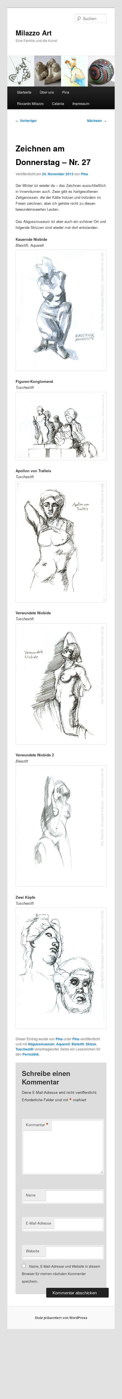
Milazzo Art (34, 32)
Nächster (96, 120)
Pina (65, 92)
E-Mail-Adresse (38, 1223)
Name (30, 1195)
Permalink (30, 1054)
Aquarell (63, 1043)
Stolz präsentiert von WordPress (61, 1317)
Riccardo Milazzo (30, 103)
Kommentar (37, 1124)
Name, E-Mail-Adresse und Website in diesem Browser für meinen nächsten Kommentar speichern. (61, 1274)
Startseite (24, 92)
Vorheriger (26, 120)
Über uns (47, 92)
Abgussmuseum (41, 1043)
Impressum (80, 103)
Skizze (91, 1043)
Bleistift (77, 1043)
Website (32, 1251)
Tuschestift (24, 1049)
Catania (58, 103)
